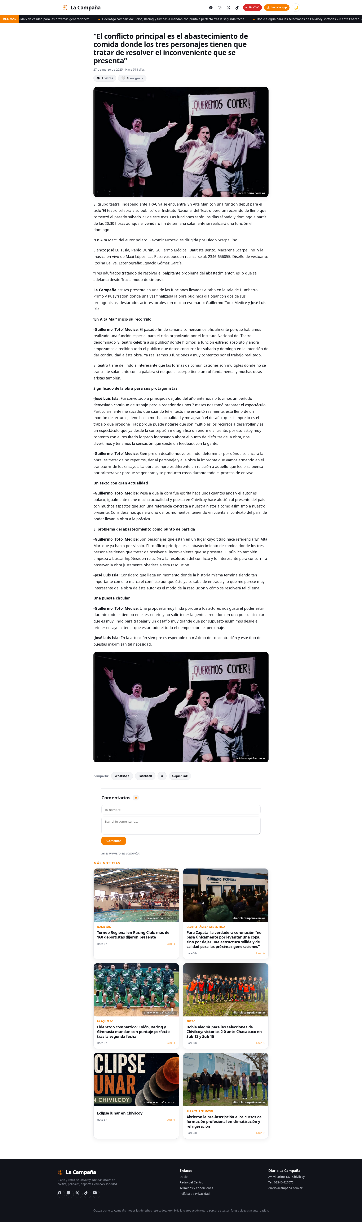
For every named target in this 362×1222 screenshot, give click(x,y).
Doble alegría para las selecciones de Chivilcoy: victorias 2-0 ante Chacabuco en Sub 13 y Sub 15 (260, 19)
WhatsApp (122, 776)
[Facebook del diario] (211, 7)
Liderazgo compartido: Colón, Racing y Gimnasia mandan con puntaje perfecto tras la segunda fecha (109, 19)
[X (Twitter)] (79, 1194)
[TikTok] (87, 1194)
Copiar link (180, 776)
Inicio (183, 1177)
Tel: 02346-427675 (280, 1182)
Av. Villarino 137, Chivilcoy (286, 1177)
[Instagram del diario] (219, 7)
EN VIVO (254, 7)
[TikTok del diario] (237, 7)
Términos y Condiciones (196, 1188)
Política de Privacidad (195, 1194)
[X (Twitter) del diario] (228, 7)
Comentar (113, 841)
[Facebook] (61, 1194)
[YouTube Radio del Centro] (96, 1194)
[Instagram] (70, 1194)
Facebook (145, 776)
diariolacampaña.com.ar (285, 1188)
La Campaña (85, 7)
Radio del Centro (191, 1182)
